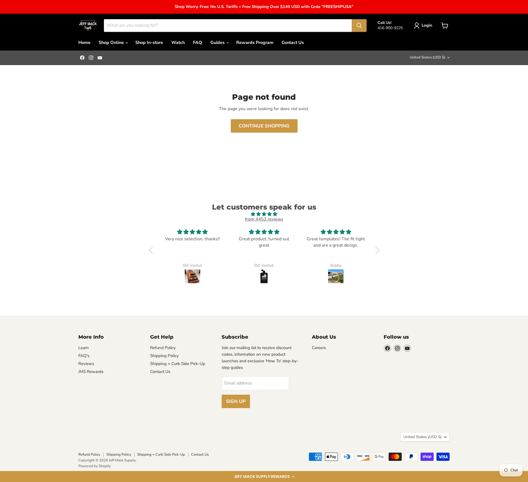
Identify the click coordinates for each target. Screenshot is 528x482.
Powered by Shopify (94, 466)
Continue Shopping (264, 126)
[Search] (359, 25)
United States (427, 57)
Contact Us (293, 43)
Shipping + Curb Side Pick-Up (177, 363)
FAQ (197, 43)
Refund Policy (163, 347)
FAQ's (83, 355)
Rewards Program (254, 43)
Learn (83, 347)
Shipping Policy (164, 355)
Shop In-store (149, 43)
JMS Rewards (90, 371)
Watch (178, 43)
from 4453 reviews (264, 219)
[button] (264, 476)
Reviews (86, 363)
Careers (319, 347)
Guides (218, 43)
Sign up (236, 401)
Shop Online (112, 43)
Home (84, 43)
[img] (264, 214)
